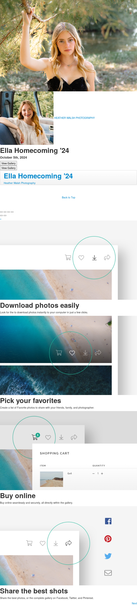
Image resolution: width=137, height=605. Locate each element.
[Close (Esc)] (1, 211)
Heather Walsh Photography (19, 183)
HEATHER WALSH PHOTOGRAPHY (74, 118)
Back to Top (68, 197)
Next (134, 603)
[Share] (5, 211)
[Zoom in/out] (12, 211)
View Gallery (8, 163)
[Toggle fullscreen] (8, 211)
